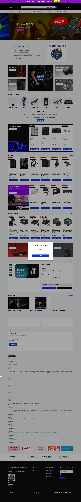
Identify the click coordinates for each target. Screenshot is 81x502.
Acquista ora (28, 1)
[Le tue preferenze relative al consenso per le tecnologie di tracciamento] (1, 376)
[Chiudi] (51, 243)
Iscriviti (40, 255)
